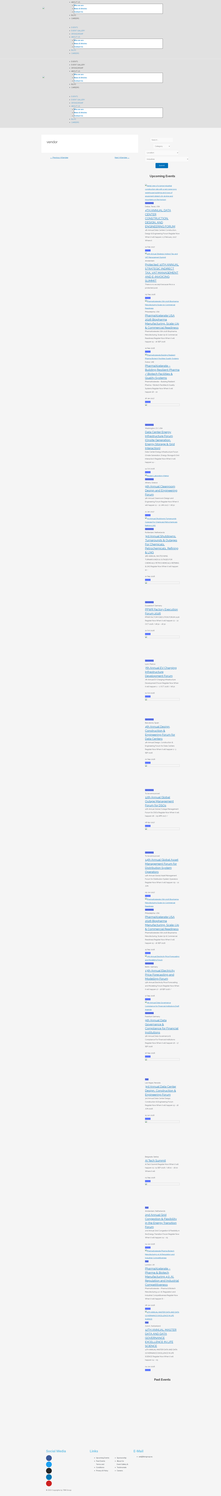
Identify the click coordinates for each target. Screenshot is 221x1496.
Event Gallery (78, 31)
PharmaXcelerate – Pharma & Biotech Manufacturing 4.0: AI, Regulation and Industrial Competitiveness (162, 1276)
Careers (75, 18)
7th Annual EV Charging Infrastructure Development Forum (161, 672)
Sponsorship (77, 34)
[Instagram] (49, 1471)
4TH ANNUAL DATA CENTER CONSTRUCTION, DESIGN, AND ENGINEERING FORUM (160, 218)
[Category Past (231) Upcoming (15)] (161, 146)
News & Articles (80, 9)
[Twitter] (49, 1464)
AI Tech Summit (155, 1160)
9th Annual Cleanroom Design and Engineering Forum (161, 490)
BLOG (73, 15)
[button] (114, 24)
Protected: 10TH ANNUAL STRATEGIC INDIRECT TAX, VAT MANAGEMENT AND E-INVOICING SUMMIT (162, 272)
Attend (148, 250)
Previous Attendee (59, 158)
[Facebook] (49, 1458)
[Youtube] (49, 1483)
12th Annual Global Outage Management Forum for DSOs (159, 801)
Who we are (79, 5)
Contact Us (78, 12)
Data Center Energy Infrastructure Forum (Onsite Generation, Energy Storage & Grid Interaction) (160, 440)
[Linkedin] (49, 1477)
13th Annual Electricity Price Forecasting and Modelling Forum (160, 974)
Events (74, 27)
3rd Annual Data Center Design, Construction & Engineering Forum (160, 1090)
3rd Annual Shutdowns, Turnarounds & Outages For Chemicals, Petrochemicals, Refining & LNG (161, 544)
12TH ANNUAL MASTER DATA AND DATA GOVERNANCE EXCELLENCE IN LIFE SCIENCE (160, 1338)
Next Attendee (122, 158)
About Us (75, 2)
